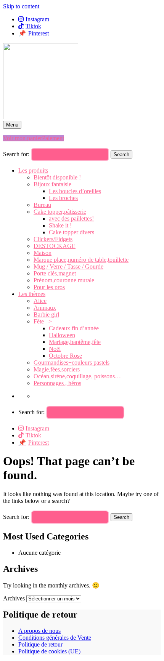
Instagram (37, 19)
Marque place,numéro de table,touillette (81, 259)
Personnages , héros (57, 383)
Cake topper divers (71, 232)
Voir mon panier (22, 138)
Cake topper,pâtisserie (60, 211)
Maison (42, 253)
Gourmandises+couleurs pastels (71, 362)
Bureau (42, 205)
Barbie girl (46, 314)
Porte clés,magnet (55, 273)
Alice (40, 301)
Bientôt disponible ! (57, 177)
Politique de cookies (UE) (49, 651)
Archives (14, 598)
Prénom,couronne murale (64, 280)
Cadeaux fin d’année (74, 328)
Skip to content (21, 6)
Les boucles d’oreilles (75, 191)
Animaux (45, 307)
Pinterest (38, 33)
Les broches (63, 198)
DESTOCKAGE (55, 246)
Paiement (53, 138)
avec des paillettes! (71, 218)
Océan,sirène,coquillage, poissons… (77, 376)
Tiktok (33, 26)
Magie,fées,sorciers (57, 369)
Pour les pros (49, 287)
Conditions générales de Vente (54, 637)
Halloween (62, 335)
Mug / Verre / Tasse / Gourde (68, 266)
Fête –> (43, 321)
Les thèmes (31, 294)
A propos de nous (39, 630)
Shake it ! (60, 225)
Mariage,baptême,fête (75, 342)
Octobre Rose (65, 355)
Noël (55, 349)
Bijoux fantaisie (52, 184)
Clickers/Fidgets (53, 239)
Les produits (33, 170)
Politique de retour (40, 644)
